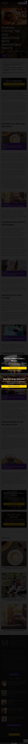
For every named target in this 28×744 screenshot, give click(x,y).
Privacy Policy (14, 743)
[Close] (26, 1)
